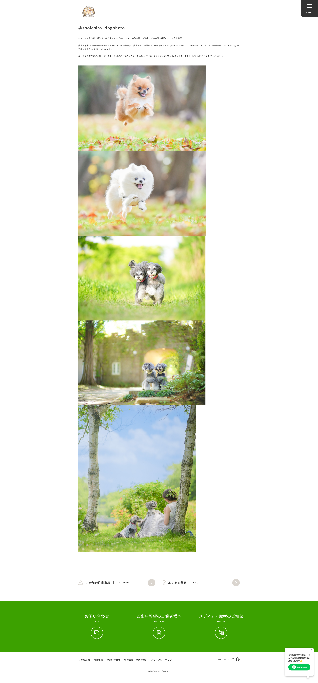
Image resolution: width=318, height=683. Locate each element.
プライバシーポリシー (162, 659)
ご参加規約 (84, 659)
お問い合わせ (113, 659)
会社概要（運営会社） (135, 659)
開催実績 (98, 659)
